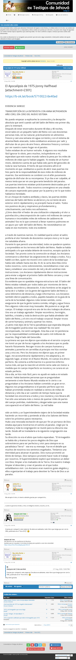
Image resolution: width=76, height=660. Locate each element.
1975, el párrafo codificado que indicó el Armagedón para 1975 (22, 618)
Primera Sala (28, 56)
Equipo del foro (56, 648)
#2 (71, 493)
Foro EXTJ (37, 56)
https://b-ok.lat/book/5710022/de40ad (31, 96)
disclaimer (43, 61)
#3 (71, 525)
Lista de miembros (62, 15)
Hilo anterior (8, 586)
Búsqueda (50, 15)
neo (71, 600)
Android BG (25, 654)
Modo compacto (67, 68)
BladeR (5, 611)
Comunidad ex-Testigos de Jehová (13, 56)
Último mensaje (64, 600)
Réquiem (70, 613)
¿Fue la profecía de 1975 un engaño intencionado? (18, 604)
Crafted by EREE (16, 654)
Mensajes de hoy (38, 15)
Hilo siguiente (18, 586)
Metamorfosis (68, 619)
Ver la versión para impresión (12, 624)
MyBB (10, 654)
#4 (71, 562)
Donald (5, 615)
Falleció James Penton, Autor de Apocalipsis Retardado (19, 600)
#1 (71, 81)
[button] (7, 20)
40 (46, 609)
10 (46, 617)
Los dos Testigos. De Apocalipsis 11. (14, 613)
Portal (9, 15)
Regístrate (21, 47)
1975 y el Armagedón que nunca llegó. (15, 609)
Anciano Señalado (8, 602)
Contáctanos (56, 645)
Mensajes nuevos (24, 15)
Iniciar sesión (9, 47)
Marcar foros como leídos (36, 649)
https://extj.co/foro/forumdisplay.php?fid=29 (17, 545)
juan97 (70, 609)
